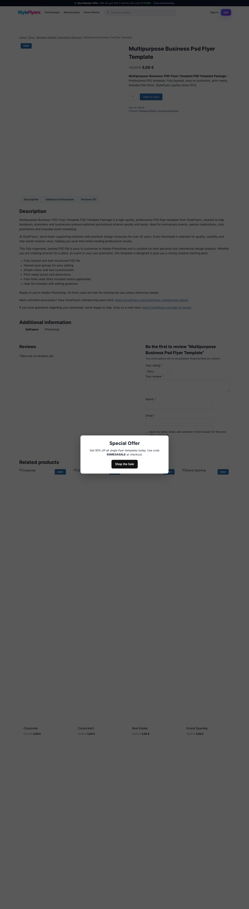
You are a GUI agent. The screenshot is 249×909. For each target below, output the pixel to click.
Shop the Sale (124, 464)
